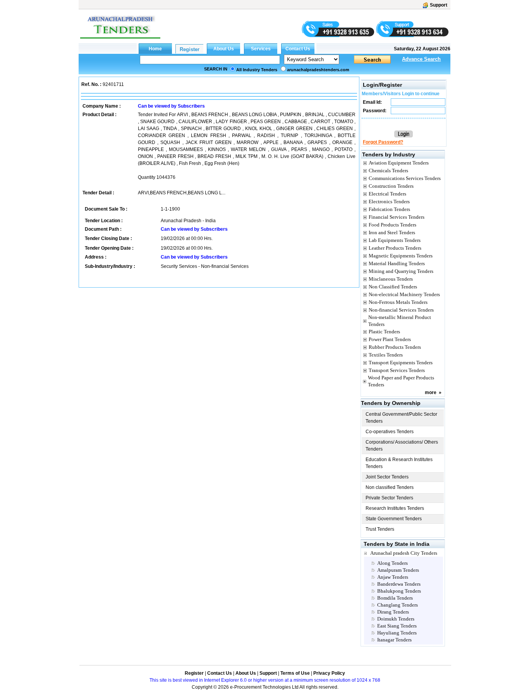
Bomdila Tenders (395, 598)
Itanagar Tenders (394, 640)
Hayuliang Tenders (397, 633)
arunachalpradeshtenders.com (318, 69)
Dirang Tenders (393, 612)
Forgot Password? (383, 142)
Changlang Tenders (397, 605)
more (430, 392)
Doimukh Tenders (395, 619)
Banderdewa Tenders (399, 584)
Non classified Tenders (390, 487)
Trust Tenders (380, 529)
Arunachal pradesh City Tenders (403, 553)
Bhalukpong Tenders (399, 591)
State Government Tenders (394, 518)
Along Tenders (392, 563)
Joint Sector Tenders (387, 477)
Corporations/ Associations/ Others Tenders (402, 445)
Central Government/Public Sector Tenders (401, 418)
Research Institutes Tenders (395, 508)
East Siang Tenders (397, 626)
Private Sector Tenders (389, 498)
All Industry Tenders (256, 69)
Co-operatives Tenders (390, 431)
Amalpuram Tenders (398, 570)
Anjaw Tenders (392, 577)
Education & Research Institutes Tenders (399, 463)
